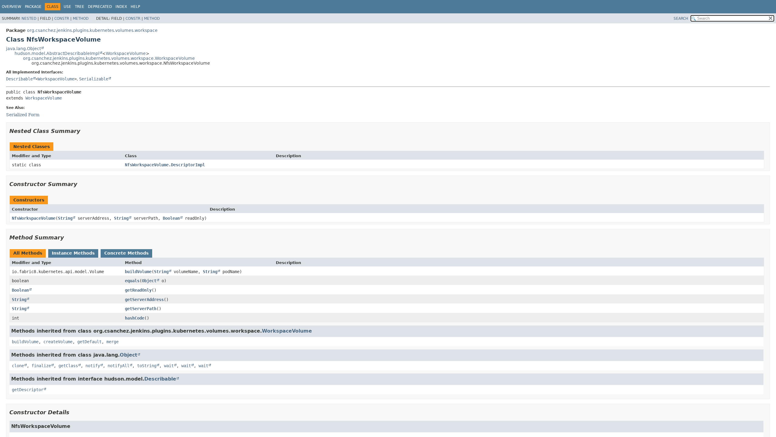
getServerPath (140, 308)
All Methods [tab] (27, 253)
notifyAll (118, 365)
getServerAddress (144, 299)
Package (33, 7)
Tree (79, 7)
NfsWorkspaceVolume (33, 218)
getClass (68, 365)
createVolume (57, 341)
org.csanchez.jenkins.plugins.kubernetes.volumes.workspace (92, 30)
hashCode (134, 318)
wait (169, 365)
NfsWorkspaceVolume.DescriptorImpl (165, 164)
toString (146, 365)
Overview (11, 7)
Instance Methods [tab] (73, 253)
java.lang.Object (23, 48)
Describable (19, 78)
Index (121, 7)
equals (132, 280)
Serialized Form (22, 114)
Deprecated (100, 7)
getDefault (89, 341)
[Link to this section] (84, 131)
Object (149, 280)
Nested (29, 18)
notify (92, 365)
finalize (41, 365)
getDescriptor (27, 389)
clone (18, 365)
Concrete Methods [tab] (126, 253)
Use (67, 7)
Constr (61, 18)
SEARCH (681, 18)
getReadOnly (138, 290)
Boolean (171, 218)
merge (112, 341)
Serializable (93, 78)
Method (81, 18)
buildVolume (138, 271)
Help (135, 7)
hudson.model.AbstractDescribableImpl (57, 53)
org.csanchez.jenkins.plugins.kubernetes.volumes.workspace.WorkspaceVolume (109, 58)
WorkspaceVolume (126, 53)
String (65, 218)
